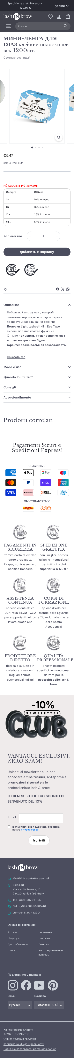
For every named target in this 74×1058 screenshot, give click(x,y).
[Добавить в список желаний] (12, 289)
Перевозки (45, 932)
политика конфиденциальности (23, 1044)
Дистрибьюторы (18, 944)
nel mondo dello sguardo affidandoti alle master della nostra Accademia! (53, 617)
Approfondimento (17, 397)
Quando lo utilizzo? (18, 377)
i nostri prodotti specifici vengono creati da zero (53, 675)
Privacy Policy (29, 829)
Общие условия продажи (19, 1039)
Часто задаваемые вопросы (50, 952)
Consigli (9, 387)
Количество (12, 236)
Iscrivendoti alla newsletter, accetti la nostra (36, 828)
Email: (12, 817)
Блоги (11, 950)
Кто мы (12, 932)
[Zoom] (58, 137)
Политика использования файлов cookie (29, 1049)
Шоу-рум (14, 938)
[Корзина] (68, 16)
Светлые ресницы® (16, 57)
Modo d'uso (12, 367)
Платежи (44, 938)
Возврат (43, 944)
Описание (11, 305)
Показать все (16, 357)
